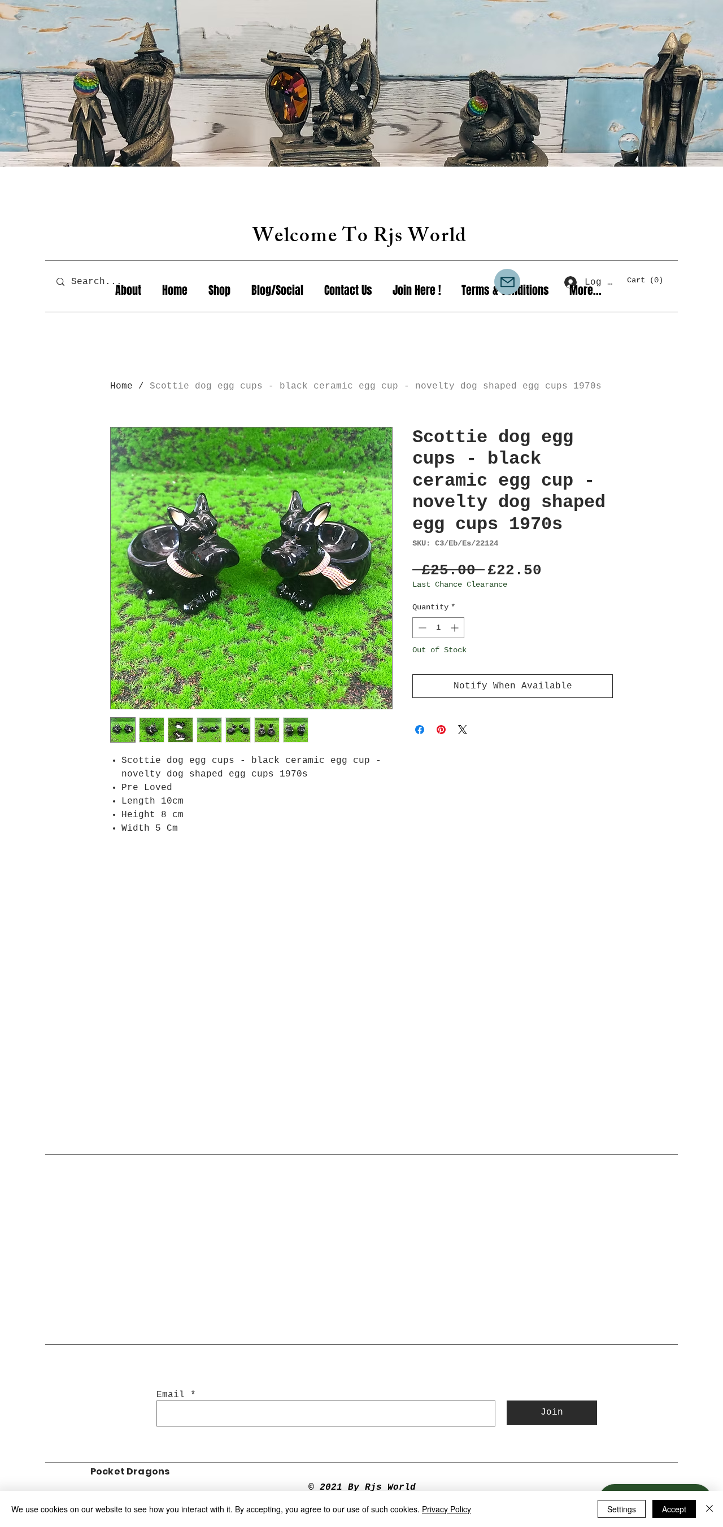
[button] (650, 279)
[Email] (507, 282)
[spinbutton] (438, 628)
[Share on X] (462, 729)
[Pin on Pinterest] (441, 729)
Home (121, 386)
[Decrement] (421, 628)
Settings (621, 1509)
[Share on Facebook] (419, 729)
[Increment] (455, 628)
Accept (674, 1509)
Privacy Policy (446, 1509)
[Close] (709, 1509)
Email (170, 1394)
